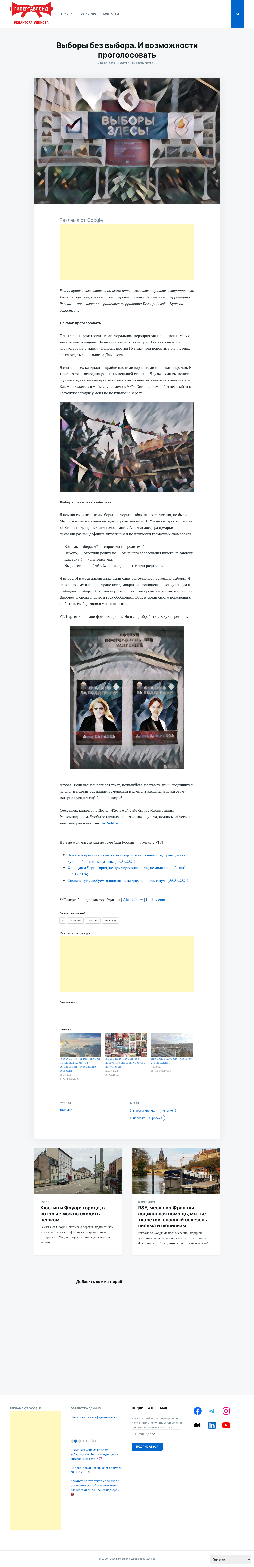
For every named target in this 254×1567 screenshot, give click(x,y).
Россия (157, 1118)
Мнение (168, 1110)
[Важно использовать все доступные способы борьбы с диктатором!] (126, 1045)
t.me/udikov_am (113, 823)
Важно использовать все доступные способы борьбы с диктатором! (125, 1062)
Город (45, 1202)
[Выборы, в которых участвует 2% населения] (172, 1045)
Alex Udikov (133, 899)
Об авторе (89, 13)
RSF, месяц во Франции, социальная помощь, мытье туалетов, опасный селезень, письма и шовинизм (173, 1216)
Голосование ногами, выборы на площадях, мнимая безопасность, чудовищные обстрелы (80, 1064)
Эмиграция (146, 1202)
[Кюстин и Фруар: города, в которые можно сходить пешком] (78, 1171)
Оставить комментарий (139, 63)
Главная (67, 13)
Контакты (111, 13)
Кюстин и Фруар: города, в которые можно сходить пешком (72, 1214)
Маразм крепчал (144, 1110)
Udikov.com (155, 899)
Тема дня (66, 1109)
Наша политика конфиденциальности (96, 1417)
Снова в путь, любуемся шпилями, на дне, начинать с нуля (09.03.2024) (127, 880)
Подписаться (147, 1446)
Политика (139, 1118)
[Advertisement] (127, 252)
